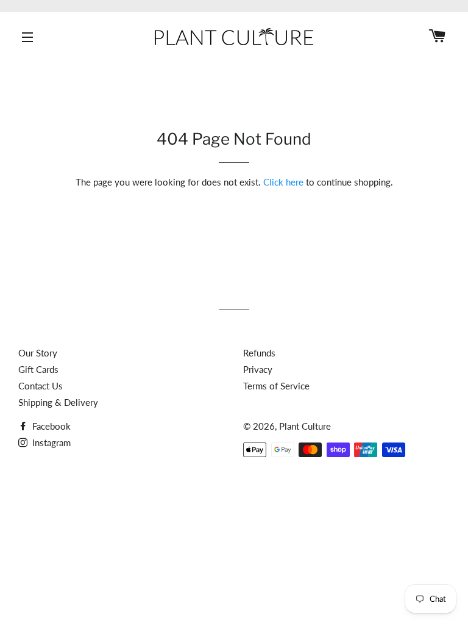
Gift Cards (38, 369)
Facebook (50, 426)
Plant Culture (305, 426)
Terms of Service (276, 385)
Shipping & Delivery (58, 402)
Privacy (257, 369)
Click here (283, 181)
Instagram (50, 442)
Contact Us (40, 385)
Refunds (259, 352)
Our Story (37, 352)
